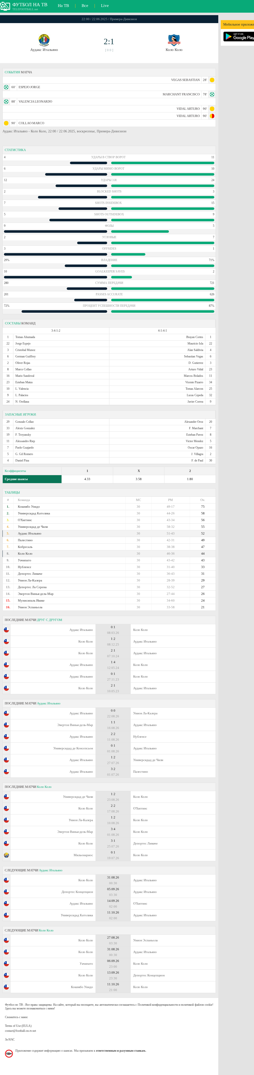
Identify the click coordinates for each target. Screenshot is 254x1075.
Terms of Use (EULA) (18, 1026)
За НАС (10, 1039)
